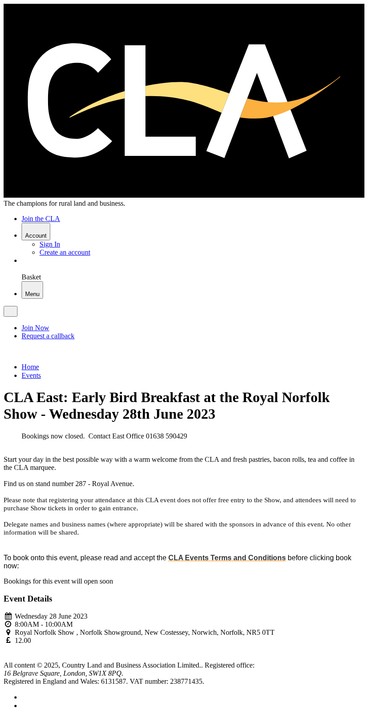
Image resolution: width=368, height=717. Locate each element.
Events (31, 375)
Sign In (49, 244)
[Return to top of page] (7, 657)
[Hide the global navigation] (11, 311)
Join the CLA (41, 218)
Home (30, 367)
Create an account (64, 252)
